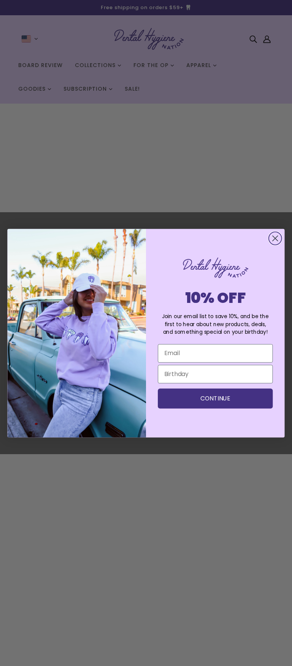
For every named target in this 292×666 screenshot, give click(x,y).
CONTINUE (215, 398)
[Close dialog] (275, 238)
